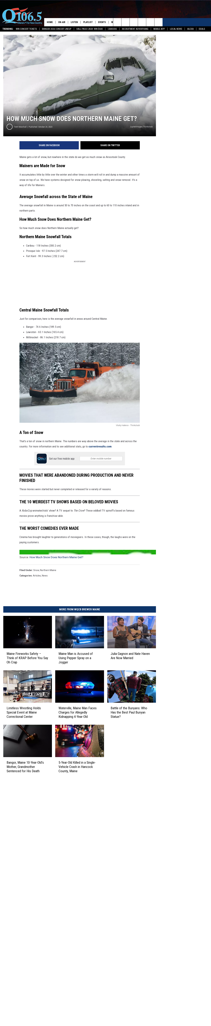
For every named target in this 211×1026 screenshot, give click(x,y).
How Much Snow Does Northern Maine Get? (56, 557)
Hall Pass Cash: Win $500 (89, 29)
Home (50, 22)
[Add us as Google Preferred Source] (125, 22)
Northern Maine (48, 570)
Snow (36, 570)
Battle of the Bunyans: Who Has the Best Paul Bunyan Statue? (129, 712)
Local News (176, 29)
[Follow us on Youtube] (158, 22)
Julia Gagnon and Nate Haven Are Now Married (130, 656)
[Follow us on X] (150, 22)
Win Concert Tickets (26, 29)
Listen (74, 22)
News (45, 575)
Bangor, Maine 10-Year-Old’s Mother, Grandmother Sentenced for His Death (25, 767)
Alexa (190, 29)
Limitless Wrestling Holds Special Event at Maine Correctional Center (24, 712)
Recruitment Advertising (135, 29)
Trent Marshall (20, 127)
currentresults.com (100, 446)
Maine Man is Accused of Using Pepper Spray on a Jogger (76, 658)
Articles (37, 575)
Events (102, 22)
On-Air (61, 22)
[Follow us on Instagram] (142, 22)
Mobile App (159, 29)
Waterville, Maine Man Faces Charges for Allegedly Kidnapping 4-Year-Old (78, 712)
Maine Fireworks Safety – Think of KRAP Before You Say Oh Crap (27, 658)
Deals (202, 29)
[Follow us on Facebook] (134, 22)
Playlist (88, 22)
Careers (112, 29)
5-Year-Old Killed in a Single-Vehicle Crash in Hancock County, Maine (77, 767)
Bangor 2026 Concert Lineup (56, 29)
